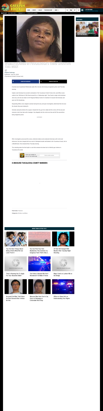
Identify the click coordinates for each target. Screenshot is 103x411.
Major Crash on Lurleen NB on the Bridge (63, 274)
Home (28, 10)
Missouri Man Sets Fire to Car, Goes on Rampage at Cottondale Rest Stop (39, 298)
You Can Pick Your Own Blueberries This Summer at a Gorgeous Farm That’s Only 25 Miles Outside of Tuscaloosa (39, 251)
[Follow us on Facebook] (75, 10)
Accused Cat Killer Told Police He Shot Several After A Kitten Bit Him (15, 298)
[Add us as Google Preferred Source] (71, 10)
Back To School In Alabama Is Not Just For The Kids (86, 34)
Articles (20, 213)
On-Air (40, 10)
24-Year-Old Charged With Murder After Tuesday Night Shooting (62, 251)
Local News (25, 213)
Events (34, 10)
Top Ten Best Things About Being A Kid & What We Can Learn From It (14, 251)
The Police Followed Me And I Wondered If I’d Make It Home (39, 274)
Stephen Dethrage (10, 72)
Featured (20, 210)
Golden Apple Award (32, 13)
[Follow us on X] (78, 10)
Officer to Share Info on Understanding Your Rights (62, 297)
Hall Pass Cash (12, 13)
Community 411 (21, 13)
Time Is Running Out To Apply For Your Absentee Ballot (15, 274)
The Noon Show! (48, 10)
